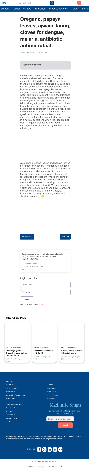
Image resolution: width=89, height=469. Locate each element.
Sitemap (8, 422)
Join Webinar (10, 415)
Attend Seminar (11, 418)
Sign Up (41, 304)
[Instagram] (55, 449)
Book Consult (10, 408)
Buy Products (10, 411)
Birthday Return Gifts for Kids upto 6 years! (71, 351)
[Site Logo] (7, 3)
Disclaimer (51, 398)
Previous (28, 236)
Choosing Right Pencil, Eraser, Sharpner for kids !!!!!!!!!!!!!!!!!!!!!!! (16, 353)
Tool (48, 381)
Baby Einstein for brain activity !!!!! (43, 351)
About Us (9, 381)
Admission (40, 8)
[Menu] (78, 2)
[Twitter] (44, 449)
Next (63, 236)
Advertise (50, 385)
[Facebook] (39, 449)
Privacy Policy (10, 392)
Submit (65, 425)
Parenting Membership (14, 404)
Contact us (10, 385)
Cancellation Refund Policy (15, 395)
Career (74, 8)
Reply (24, 269)
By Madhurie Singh (29, 263)
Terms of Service (12, 388)
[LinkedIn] (50, 449)
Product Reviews (58, 8)
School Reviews (22, 8)
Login (27, 299)
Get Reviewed (52, 395)
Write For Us (51, 392)
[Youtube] (60, 449)
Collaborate (51, 388)
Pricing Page (10, 398)
